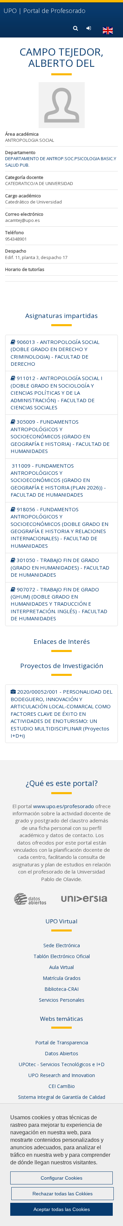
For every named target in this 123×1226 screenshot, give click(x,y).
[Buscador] (76, 27)
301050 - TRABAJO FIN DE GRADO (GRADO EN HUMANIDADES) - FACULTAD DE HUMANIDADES (60, 567)
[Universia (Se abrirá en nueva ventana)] (84, 898)
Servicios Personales (61, 1000)
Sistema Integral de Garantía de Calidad (61, 1097)
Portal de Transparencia (61, 1042)
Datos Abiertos (61, 1053)
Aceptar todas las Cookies (61, 1209)
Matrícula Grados (62, 978)
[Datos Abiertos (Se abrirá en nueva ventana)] (30, 899)
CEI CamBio (62, 1086)
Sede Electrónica (61, 945)
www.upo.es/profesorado (63, 806)
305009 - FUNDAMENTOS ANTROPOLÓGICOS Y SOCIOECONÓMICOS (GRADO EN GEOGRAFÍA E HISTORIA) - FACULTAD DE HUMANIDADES (60, 436)
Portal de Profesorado (44, 10)
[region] (61, 1164)
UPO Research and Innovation (61, 1075)
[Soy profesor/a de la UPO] (89, 27)
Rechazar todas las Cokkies (62, 1193)
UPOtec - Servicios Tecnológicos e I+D (62, 1064)
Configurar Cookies (61, 1178)
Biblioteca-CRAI (61, 989)
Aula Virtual (61, 967)
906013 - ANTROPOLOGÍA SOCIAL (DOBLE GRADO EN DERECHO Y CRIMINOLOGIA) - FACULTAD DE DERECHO (55, 352)
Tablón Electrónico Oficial (61, 956)
